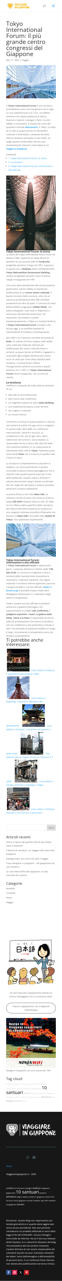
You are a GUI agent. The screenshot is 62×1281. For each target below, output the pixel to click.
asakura (24, 1097)
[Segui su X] (20, 1272)
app (24, 1101)
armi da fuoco (40, 1084)
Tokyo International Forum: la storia (27, 158)
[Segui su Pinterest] (26, 1272)
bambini (18, 1101)
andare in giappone (14, 1084)
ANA (53, 1097)
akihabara (46, 1096)
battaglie (9, 1097)
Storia (9, 897)
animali (19, 1089)
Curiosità (10, 893)
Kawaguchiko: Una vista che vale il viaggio (27, 858)
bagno (34, 1093)
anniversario (11, 1089)
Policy (9, 1166)
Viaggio (25, 60)
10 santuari (27, 1192)
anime (38, 1097)
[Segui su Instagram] (14, 1272)
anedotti (27, 1093)
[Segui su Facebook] (8, 1272)
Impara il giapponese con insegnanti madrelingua (31, 1008)
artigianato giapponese (32, 1089)
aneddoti (17, 1097)
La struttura (15, 162)
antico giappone (28, 1084)
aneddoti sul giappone (46, 1093)
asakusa (10, 1100)
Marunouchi (31, 127)
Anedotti (10, 888)
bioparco (31, 1097)
